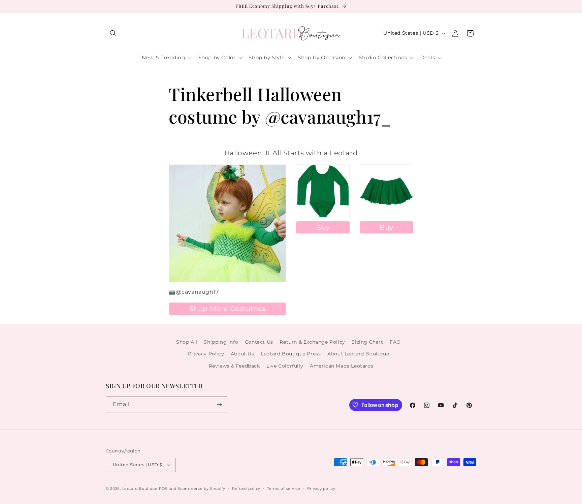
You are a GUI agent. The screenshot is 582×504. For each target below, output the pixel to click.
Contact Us (259, 342)
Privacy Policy (206, 354)
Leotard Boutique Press (291, 354)
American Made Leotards (341, 366)
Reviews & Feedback (234, 366)
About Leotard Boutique (358, 354)
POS (163, 488)
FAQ (395, 342)
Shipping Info (221, 342)
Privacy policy (321, 488)
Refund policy (246, 488)
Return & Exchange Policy (312, 342)
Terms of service (283, 488)
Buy (323, 227)
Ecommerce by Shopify (201, 488)
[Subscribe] (219, 404)
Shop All (186, 342)
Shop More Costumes (227, 309)
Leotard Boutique (140, 488)
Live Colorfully (284, 366)
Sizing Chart (367, 342)
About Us (242, 354)
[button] (113, 33)
